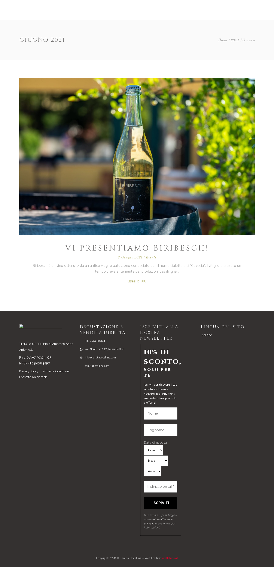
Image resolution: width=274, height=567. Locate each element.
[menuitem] (206, 335)
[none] (228, 335)
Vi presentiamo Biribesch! (137, 248)
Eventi (151, 257)
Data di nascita (155, 443)
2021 (235, 40)
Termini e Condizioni (55, 371)
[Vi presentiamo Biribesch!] (137, 156)
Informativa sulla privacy (158, 521)
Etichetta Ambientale (33, 377)
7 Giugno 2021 (130, 257)
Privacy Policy (28, 371)
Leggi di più (137, 281)
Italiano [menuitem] (207, 335)
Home (223, 40)
